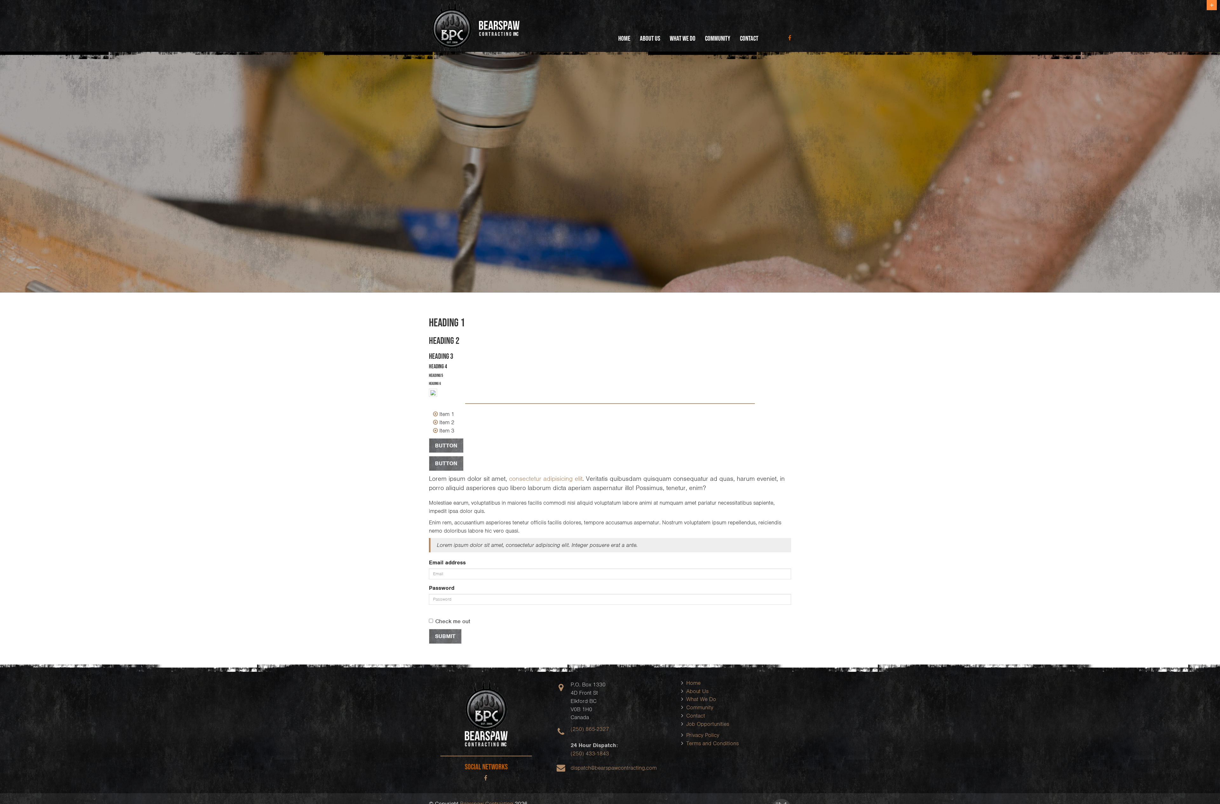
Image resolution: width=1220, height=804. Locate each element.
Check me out (452, 621)
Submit (445, 636)
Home (624, 38)
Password (441, 587)
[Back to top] (1202, 786)
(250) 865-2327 (590, 729)
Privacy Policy (702, 735)
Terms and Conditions (712, 743)
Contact (749, 38)
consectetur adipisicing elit (545, 478)
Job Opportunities (707, 723)
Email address (447, 562)
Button (446, 445)
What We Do (682, 38)
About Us (650, 38)
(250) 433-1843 (590, 753)
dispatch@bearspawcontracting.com (614, 767)
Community (717, 38)
